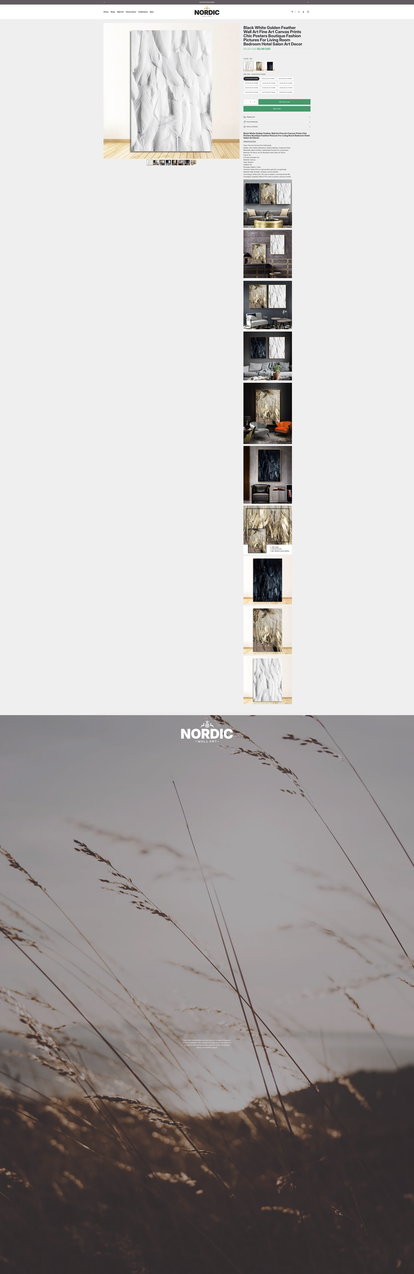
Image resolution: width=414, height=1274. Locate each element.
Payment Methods (252, 122)
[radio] (248, 66)
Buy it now (277, 109)
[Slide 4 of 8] (168, 162)
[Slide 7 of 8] (187, 162)
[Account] (303, 11)
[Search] (298, 11)
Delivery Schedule (252, 126)
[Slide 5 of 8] (174, 162)
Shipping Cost (250, 117)
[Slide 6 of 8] (181, 162)
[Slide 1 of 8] (149, 162)
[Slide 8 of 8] (193, 162)
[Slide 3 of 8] (162, 162)
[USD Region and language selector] (293, 11)
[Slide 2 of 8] (156, 162)
